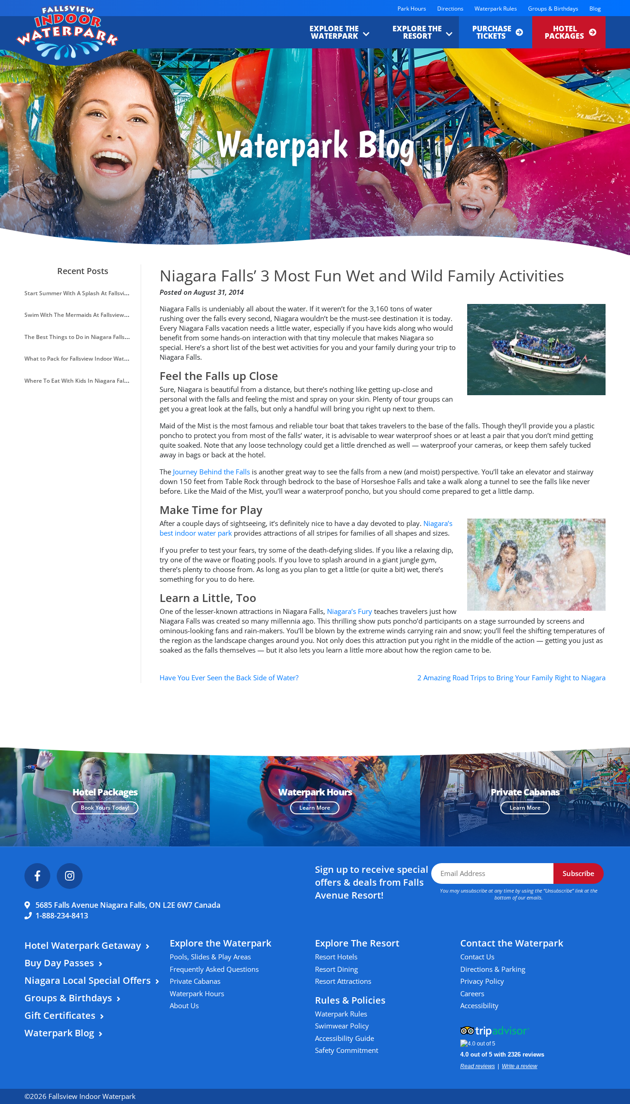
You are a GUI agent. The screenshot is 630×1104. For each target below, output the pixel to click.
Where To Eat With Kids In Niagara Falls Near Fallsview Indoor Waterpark (120, 381)
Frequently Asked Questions (214, 969)
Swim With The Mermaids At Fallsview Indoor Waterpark (98, 315)
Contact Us (477, 956)
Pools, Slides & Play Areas (210, 956)
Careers (472, 993)
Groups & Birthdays (553, 8)
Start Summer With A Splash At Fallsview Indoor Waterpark (102, 293)
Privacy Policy (482, 981)
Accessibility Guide (344, 1038)
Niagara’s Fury (349, 611)
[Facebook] (37, 876)
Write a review (519, 1066)
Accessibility (479, 1005)
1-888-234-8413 (62, 916)
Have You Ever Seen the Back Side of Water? (229, 677)
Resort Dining (336, 969)
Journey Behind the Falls (211, 471)
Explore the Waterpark (334, 32)
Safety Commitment (346, 1050)
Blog (595, 8)
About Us (184, 1005)
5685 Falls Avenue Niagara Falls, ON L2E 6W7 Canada (128, 905)
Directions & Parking (492, 969)
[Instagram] (70, 876)
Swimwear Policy (342, 1025)
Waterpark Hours (197, 993)
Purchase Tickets (491, 32)
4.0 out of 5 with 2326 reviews (502, 1054)
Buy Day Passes (59, 963)
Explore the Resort (417, 32)
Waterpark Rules (496, 8)
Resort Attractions (343, 981)
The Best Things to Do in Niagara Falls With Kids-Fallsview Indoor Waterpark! (125, 337)
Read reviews (477, 1066)
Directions (450, 8)
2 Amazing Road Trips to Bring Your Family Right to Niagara (511, 677)
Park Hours (412, 8)
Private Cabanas (195, 981)
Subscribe (578, 873)
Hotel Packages (565, 32)
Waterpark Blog (59, 1033)
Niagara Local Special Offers (87, 980)
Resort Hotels (336, 956)
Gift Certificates (59, 1015)
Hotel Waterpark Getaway (82, 945)
